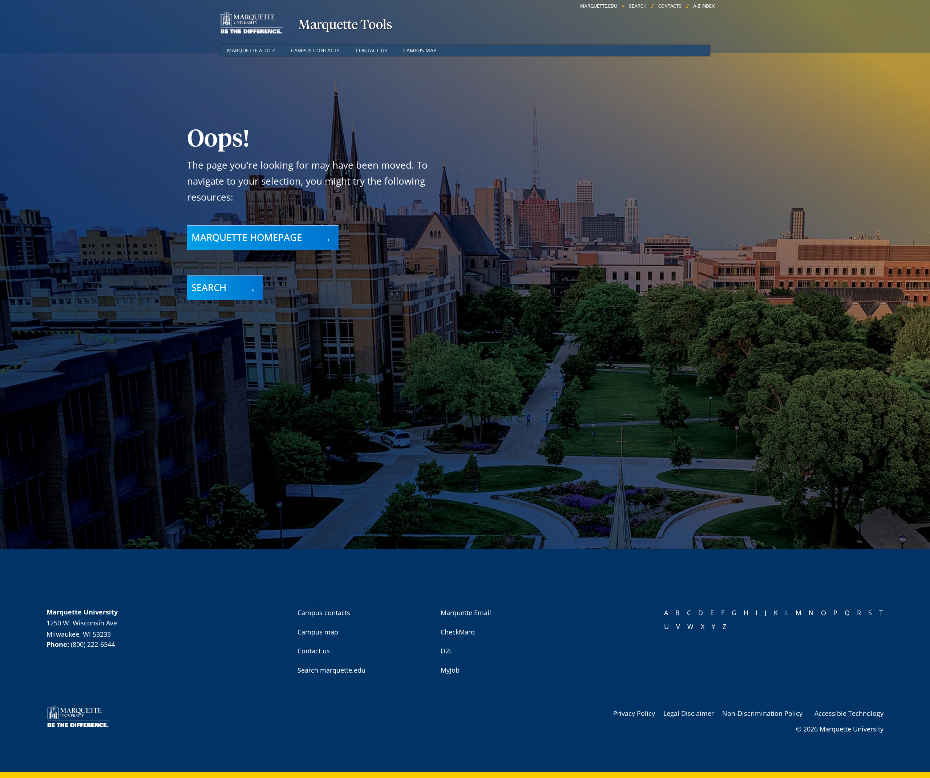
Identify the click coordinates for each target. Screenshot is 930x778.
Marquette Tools (345, 25)
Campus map (419, 50)
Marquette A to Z (251, 50)
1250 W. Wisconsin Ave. (82, 622)
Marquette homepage (246, 237)
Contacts (670, 6)
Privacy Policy (634, 713)
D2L (446, 650)
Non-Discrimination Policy (762, 713)
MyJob (450, 670)
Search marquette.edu (331, 670)
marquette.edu (598, 6)
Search (638, 6)
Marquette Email (466, 612)
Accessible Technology (849, 713)
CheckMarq (458, 632)
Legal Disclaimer (688, 713)
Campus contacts (315, 50)
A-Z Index (704, 6)
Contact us (371, 50)
